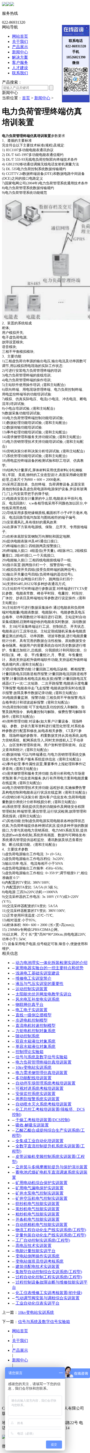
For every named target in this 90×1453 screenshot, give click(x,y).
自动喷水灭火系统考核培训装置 (44, 1104)
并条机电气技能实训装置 (38, 1219)
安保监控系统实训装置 (36, 1093)
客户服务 (20, 62)
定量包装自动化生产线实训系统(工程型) (51, 1235)
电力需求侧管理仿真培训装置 (42, 1073)
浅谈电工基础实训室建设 (38, 973)
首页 (26, 98)
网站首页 (20, 36)
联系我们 (20, 73)
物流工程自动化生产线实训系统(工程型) (51, 1230)
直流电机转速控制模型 (36, 1025)
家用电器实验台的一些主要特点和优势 (50, 968)
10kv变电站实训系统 (34, 1067)
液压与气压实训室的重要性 (40, 983)
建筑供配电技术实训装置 (38, 1266)
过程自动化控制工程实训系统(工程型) (49, 1277)
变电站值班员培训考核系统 (40, 1261)
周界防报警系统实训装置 (38, 1099)
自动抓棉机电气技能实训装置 (42, 1224)
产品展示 (20, 47)
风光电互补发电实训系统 (38, 999)
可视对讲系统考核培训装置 (40, 1088)
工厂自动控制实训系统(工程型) (43, 1240)
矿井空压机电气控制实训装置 (42, 1198)
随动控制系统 (28, 1036)
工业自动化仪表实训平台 (38, 1303)
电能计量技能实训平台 (36, 1251)
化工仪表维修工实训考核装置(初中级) (49, 1293)
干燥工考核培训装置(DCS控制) (43, 1120)
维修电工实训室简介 (34, 978)
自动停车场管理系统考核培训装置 (46, 1083)
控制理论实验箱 (30, 1052)
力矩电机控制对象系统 (36, 1031)
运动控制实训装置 (32, 989)
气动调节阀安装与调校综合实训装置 (48, 1298)
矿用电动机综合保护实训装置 (42, 1183)
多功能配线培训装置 (34, 1078)
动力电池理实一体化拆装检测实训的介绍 (52, 963)
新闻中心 (20, 52)
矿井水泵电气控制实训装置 (40, 1193)
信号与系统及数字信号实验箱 (42, 1057)
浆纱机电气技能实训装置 (38, 1209)
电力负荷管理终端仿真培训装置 (44, 1062)
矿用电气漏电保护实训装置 (40, 1188)
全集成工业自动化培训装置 (40, 1141)
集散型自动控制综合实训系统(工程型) (49, 1272)
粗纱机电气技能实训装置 (38, 1214)
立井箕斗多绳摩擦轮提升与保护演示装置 (52, 1167)
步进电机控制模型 (32, 1020)
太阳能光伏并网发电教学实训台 (44, 994)
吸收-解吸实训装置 (32, 1125)
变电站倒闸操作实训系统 (38, 1256)
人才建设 (20, 68)
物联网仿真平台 (30, 1004)
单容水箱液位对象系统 (36, 1046)
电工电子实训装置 (32, 1010)
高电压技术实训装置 (34, 1245)
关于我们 (20, 41)
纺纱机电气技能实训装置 (38, 1204)
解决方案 (20, 57)
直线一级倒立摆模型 (34, 1015)
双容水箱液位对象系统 (36, 1041)
